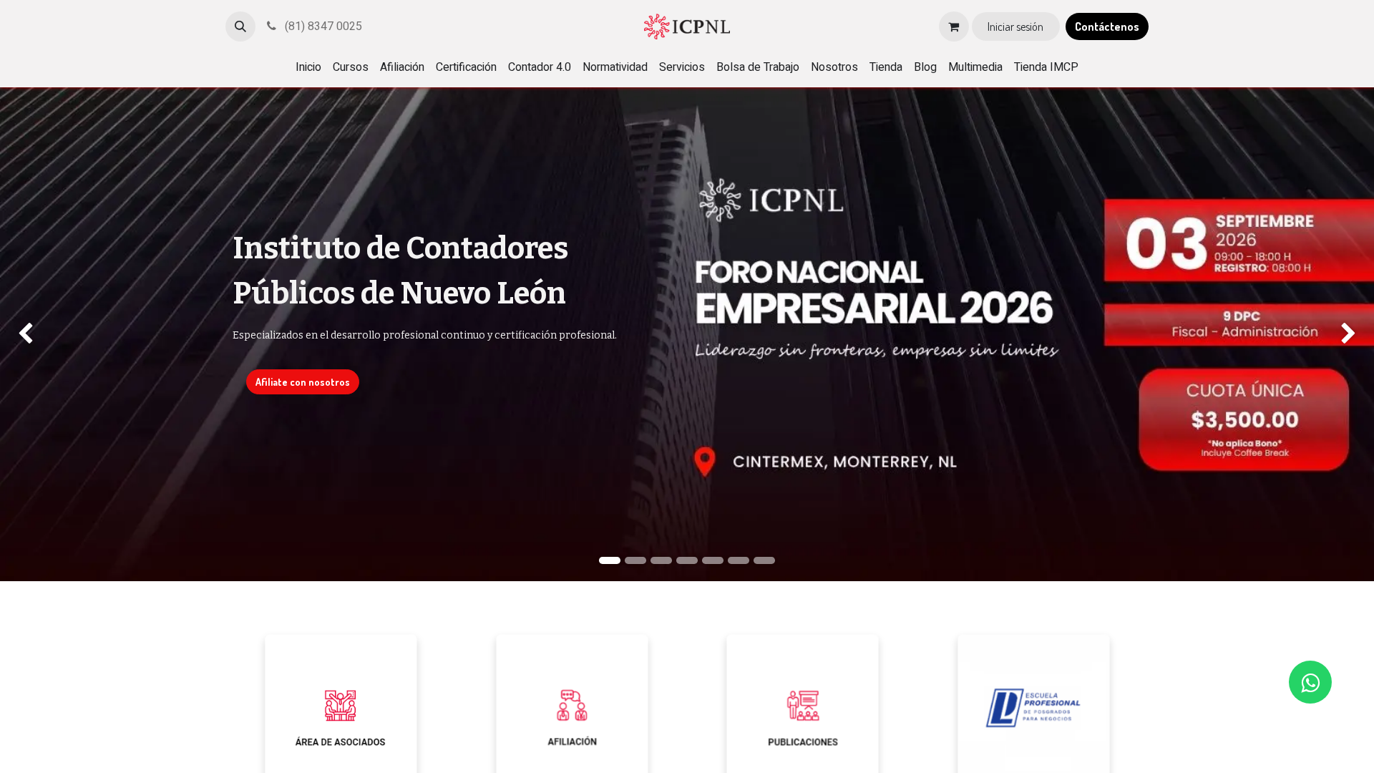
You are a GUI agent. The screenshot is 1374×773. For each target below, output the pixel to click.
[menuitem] (308, 67)
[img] (55, 334)
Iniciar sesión (1015, 26)
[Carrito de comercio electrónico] (954, 26)
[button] (240, 26)
